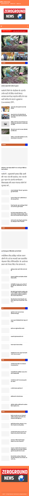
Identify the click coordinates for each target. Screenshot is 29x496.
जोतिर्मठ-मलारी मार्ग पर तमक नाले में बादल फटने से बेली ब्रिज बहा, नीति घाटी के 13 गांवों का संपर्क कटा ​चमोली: (19, 123)
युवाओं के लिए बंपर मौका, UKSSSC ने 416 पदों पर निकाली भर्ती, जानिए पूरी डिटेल (19, 424)
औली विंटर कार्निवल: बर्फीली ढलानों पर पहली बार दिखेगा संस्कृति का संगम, (19, 405)
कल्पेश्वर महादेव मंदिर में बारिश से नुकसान (19, 31)
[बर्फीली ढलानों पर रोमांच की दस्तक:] (5, 398)
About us (19, 3)
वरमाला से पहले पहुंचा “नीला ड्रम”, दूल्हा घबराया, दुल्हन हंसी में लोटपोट (19, 191)
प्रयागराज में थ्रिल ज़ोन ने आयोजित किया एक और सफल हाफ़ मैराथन (19, 198)
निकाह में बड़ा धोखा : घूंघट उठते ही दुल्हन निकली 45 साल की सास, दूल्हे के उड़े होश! (19, 206)
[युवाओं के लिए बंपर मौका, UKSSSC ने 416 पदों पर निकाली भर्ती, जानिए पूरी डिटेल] (5, 425)
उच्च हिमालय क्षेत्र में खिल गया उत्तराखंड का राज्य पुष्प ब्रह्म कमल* (18, 364)
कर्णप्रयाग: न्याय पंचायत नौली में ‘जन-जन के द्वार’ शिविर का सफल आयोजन (13, 168)
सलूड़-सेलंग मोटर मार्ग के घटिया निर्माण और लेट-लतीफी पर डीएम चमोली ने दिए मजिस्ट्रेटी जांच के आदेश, (21, 56)
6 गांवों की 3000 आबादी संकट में (17, 388)
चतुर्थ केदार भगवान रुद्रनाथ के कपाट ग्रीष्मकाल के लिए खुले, (17, 312)
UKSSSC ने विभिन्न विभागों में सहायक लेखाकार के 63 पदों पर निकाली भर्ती (17, 440)
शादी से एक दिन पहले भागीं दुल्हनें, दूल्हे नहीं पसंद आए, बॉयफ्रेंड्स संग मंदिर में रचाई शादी (19, 221)
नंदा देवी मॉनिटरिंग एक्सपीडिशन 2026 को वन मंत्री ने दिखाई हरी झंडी (19, 372)
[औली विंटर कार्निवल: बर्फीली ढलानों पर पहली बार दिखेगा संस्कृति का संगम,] (5, 406)
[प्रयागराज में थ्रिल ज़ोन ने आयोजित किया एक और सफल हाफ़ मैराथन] (5, 200)
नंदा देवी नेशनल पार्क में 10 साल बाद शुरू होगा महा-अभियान (19, 380)
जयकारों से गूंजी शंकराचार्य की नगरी (17, 336)
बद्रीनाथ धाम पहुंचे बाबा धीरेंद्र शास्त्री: (17, 328)
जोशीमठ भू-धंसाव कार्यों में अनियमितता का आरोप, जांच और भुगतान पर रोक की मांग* (19, 137)
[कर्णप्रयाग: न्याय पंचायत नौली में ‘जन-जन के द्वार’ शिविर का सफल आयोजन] (14, 156)
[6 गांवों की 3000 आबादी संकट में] (5, 390)
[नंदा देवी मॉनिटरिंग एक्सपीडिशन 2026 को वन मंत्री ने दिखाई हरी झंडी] (5, 374)
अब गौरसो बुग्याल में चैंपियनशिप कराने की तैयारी (11, 251)
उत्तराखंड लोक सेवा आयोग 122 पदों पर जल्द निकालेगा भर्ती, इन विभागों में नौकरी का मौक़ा (18, 432)
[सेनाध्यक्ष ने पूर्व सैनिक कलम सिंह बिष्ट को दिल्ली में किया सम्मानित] (5, 278)
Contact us (12, 3)
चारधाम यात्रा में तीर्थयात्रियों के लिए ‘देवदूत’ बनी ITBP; (19, 321)
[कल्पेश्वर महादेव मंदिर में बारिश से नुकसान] (14, 75)
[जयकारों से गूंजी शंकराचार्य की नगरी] (5, 338)
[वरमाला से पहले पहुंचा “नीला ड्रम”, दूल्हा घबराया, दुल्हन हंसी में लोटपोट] (5, 192)
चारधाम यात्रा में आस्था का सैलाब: (16, 344)
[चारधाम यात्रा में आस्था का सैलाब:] (5, 346)
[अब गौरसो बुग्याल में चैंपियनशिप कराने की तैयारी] (14, 240)
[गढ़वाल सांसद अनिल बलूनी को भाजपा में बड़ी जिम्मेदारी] (5, 109)
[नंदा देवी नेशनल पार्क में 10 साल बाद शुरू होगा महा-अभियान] (5, 382)
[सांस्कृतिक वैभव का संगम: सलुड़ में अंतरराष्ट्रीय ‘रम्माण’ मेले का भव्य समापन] (5, 355)
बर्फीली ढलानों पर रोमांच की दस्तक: (17, 396)
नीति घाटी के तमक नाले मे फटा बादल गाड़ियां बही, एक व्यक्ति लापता (19, 130)
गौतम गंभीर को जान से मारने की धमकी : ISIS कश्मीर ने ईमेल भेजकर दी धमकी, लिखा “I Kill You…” (19, 300)
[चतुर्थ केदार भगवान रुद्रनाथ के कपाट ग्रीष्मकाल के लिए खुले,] (5, 314)
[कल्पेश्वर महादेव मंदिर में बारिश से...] (14, 43)
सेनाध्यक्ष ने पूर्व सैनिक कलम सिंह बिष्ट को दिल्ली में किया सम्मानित (19, 277)
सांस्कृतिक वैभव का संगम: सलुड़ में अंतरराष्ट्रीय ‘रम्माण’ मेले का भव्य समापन (19, 353)
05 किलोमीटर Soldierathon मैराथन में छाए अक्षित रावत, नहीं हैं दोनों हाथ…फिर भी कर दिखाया (19, 285)
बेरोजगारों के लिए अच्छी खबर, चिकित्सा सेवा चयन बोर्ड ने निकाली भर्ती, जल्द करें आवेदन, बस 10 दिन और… (19, 458)
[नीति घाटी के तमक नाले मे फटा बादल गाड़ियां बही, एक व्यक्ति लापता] (5, 131)
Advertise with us (5, 3)
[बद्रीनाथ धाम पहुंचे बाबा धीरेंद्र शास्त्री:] (5, 330)
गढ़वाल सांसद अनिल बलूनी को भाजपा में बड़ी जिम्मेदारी (18, 107)
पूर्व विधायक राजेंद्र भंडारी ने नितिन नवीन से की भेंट (19, 270)
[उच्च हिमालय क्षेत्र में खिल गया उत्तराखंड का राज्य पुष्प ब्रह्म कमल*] (5, 365)
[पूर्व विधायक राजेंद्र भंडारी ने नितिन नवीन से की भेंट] (5, 271)
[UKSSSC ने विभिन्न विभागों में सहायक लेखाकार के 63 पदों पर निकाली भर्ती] (5, 442)
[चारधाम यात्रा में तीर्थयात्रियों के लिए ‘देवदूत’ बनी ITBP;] (5, 322)
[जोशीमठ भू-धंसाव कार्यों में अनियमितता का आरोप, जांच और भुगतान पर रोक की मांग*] (5, 139)
